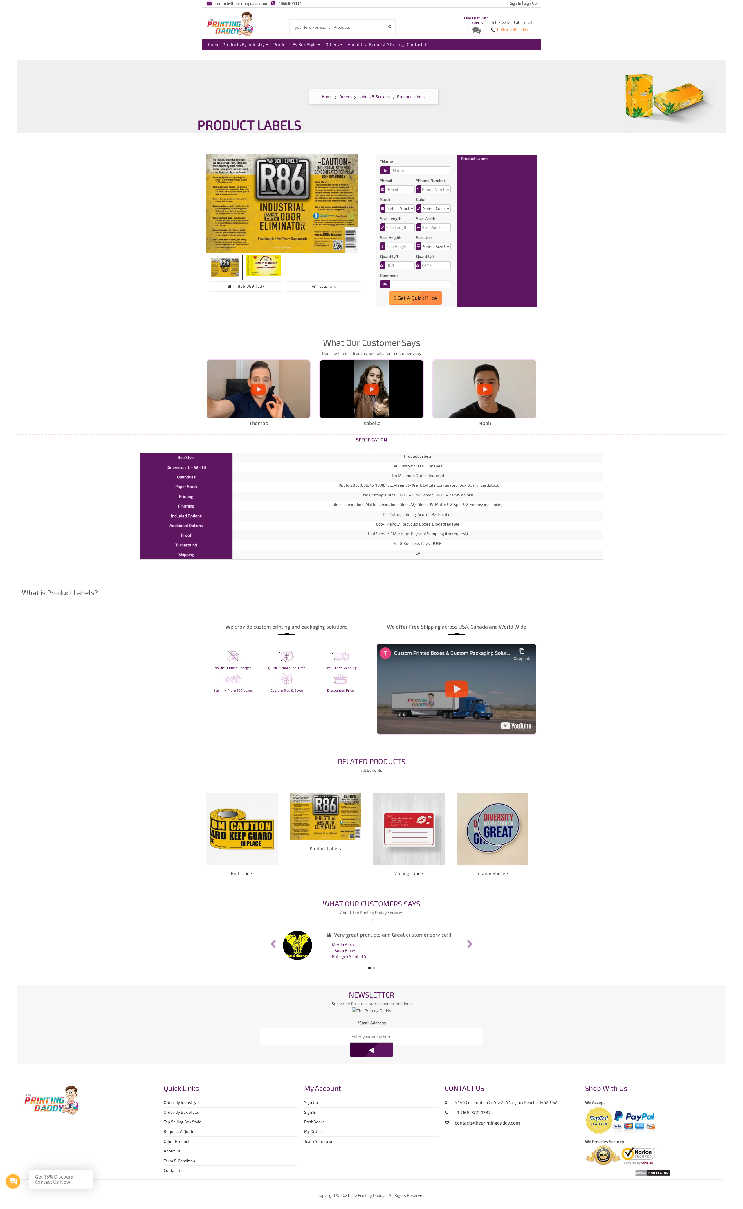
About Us (357, 44)
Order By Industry (180, 1106)
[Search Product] (391, 26)
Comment (389, 275)
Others (332, 44)
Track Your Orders (321, 1145)
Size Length (390, 218)
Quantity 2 (425, 256)
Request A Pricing (386, 44)
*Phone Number (431, 180)
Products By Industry (244, 44)
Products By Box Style (295, 44)
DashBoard (315, 1126)
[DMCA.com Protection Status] (652, 1176)
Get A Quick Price (416, 298)
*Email (386, 180)
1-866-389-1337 (249, 286)
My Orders (315, 1136)
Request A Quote (179, 1136)
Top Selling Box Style (182, 1126)
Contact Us (418, 44)
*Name (386, 161)
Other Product (177, 1145)
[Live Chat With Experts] (476, 31)
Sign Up (530, 3)
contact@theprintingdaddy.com (241, 3)
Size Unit (424, 237)
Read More (471, 176)
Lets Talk (327, 286)
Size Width (425, 218)
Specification (371, 439)
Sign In (515, 3)
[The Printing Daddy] (230, 23)
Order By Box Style (181, 1116)
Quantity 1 (389, 256)
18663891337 (290, 3)
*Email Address (372, 1027)
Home (213, 44)
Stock (385, 199)
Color (421, 199)
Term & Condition (179, 1165)
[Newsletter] (371, 1054)
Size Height (390, 237)
